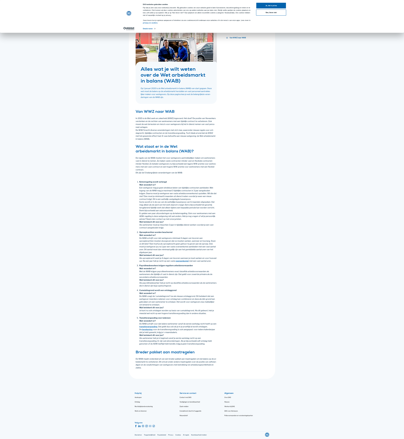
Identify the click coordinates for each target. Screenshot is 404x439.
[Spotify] (143, 426)
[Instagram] (146, 426)
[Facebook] (136, 426)
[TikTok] (154, 426)
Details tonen (148, 29)
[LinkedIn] (139, 426)
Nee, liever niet (271, 12)
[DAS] (267, 434)
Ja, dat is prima (271, 5)
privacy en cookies (150, 23)
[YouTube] (150, 426)
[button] (247, 37)
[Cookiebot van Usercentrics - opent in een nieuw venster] (129, 28)
